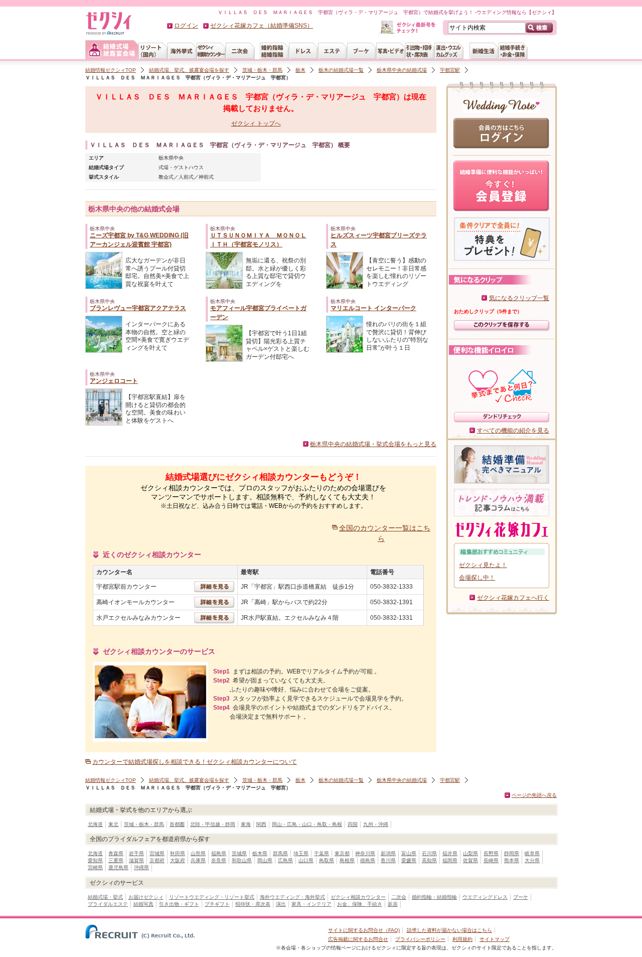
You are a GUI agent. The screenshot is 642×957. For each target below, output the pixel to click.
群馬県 (280, 853)
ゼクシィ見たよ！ (483, 565)
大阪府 (177, 860)
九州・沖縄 (375, 824)
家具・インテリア (311, 904)
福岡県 (449, 860)
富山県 (408, 853)
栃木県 (259, 853)
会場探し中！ (477, 577)
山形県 (198, 853)
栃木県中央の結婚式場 (402, 70)
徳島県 (367, 860)
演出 (281, 904)
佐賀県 (470, 860)
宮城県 (157, 853)
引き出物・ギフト (179, 904)
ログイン (186, 25)
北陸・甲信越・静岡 (212, 824)
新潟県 (388, 853)
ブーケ (520, 897)
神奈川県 (365, 853)
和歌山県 (242, 860)
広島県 (285, 860)
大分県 (532, 860)
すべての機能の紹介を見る (513, 430)
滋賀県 (136, 860)
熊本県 (511, 860)
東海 (246, 824)
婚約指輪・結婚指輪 (434, 897)
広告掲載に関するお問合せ (358, 939)
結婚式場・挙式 (105, 897)
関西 (261, 824)
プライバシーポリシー (420, 939)
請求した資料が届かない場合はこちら (449, 930)
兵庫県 (198, 860)
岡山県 (264, 860)
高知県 (429, 860)
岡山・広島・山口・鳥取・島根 (307, 824)
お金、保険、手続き (359, 904)
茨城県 (239, 853)
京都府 (157, 860)
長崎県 (491, 860)
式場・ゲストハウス (181, 167)
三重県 (115, 860)
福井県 (449, 853)
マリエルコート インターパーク (373, 308)
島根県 (347, 860)
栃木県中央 (171, 158)
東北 (113, 824)
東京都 (342, 853)
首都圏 (177, 824)
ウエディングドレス (485, 897)
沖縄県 (141, 867)
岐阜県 (532, 853)
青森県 (115, 853)
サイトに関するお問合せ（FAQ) (364, 930)
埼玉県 (300, 853)
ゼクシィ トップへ (256, 123)
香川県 (388, 860)
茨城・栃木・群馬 (262, 70)
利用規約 (462, 939)
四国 (353, 824)
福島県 (218, 853)
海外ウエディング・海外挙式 (292, 897)
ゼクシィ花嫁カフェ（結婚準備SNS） (261, 25)
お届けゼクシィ (146, 897)
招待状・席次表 (252, 904)
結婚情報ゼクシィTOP (110, 70)
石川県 (429, 853)
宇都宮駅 (450, 70)
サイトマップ (494, 939)
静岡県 (511, 853)
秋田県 (177, 853)
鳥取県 (326, 860)
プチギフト (217, 904)
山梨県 (470, 853)
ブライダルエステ (108, 904)
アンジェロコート (114, 380)
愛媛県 (408, 860)
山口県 (305, 860)
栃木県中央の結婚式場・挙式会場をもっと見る (373, 444)
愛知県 (95, 860)
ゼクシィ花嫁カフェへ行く (513, 597)
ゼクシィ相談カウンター (358, 897)
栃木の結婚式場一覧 (341, 70)
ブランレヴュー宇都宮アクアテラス (138, 308)
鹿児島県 (118, 867)
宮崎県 (95, 867)
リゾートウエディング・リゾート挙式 (211, 897)
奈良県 (218, 860)
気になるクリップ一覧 (519, 298)
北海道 (95, 824)
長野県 (491, 853)
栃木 (300, 70)
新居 (393, 904)
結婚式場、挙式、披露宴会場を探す (189, 70)
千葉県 (321, 853)
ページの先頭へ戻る (534, 795)
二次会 (398, 897)
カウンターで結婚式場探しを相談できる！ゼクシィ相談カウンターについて (194, 761)
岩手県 (136, 853)
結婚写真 (143, 904)
